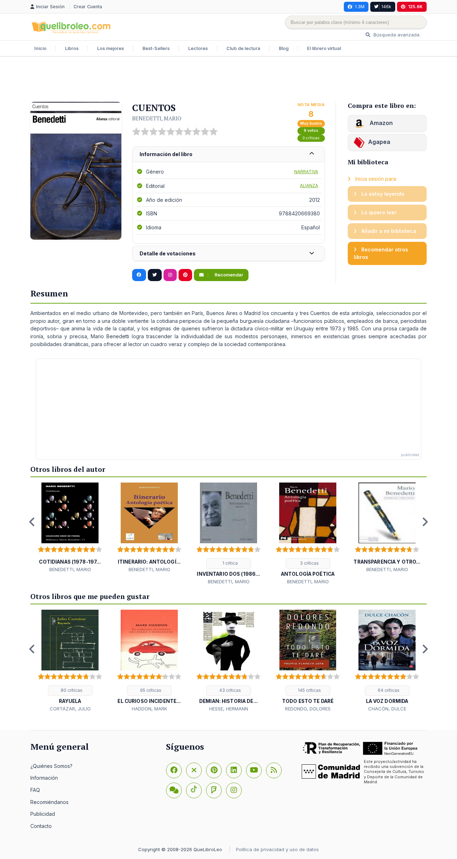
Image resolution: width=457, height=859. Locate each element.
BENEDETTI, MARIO (156, 118)
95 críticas (150, 690)
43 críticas (229, 690)
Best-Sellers (156, 48)
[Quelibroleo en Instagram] (170, 275)
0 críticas (311, 138)
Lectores (198, 48)
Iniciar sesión (51, 6)
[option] (70, 528)
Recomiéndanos (49, 802)
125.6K (415, 6)
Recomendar (228, 275)
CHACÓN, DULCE (387, 708)
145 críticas (309, 690)
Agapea (379, 141)
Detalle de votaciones (168, 253)
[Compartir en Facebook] (139, 275)
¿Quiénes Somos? (51, 766)
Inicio (40, 48)
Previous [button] (32, 522)
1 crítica (229, 563)
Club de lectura (243, 48)
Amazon (380, 122)
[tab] (228, 154)
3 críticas (309, 563)
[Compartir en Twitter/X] (155, 275)
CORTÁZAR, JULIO (70, 708)
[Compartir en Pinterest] (185, 275)
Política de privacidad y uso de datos (277, 849)
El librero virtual (324, 48)
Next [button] (424, 522)
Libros (72, 48)
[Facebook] (174, 770)
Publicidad (42, 814)
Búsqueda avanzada (396, 35)
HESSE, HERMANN (228, 708)
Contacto (41, 826)
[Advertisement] (228, 80)
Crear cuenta (88, 6)
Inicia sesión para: (375, 179)
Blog (283, 48)
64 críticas (388, 690)
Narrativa (306, 171)
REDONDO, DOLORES (308, 708)
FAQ (35, 790)
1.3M (360, 6)
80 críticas (71, 690)
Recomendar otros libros (381, 253)
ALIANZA (309, 185)
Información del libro (166, 154)
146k (386, 6)
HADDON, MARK (149, 708)
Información (44, 778)
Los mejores (110, 48)
